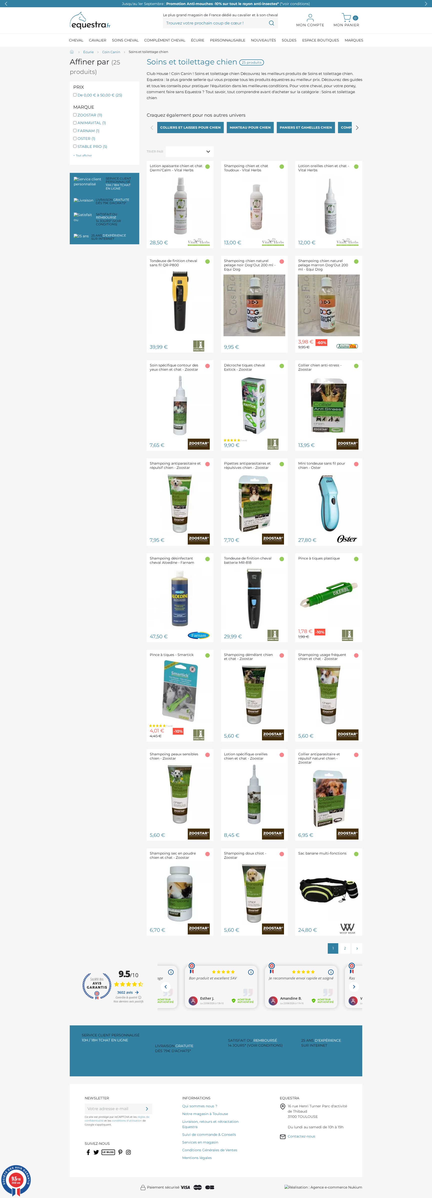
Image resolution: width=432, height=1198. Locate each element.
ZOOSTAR (90, 115)
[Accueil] (72, 52)
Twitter (97, 1155)
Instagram (129, 1155)
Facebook (89, 1155)
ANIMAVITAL (92, 122)
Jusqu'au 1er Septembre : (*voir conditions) (216, 3)
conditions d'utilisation (127, 1120)
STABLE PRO (92, 146)
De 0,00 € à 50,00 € (100, 95)
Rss (104, 1155)
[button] (426, 3)
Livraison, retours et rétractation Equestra (210, 1124)
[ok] (147, 1109)
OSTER (86, 138)
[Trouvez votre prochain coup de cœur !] (271, 23)
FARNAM (89, 130)
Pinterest (121, 1155)
